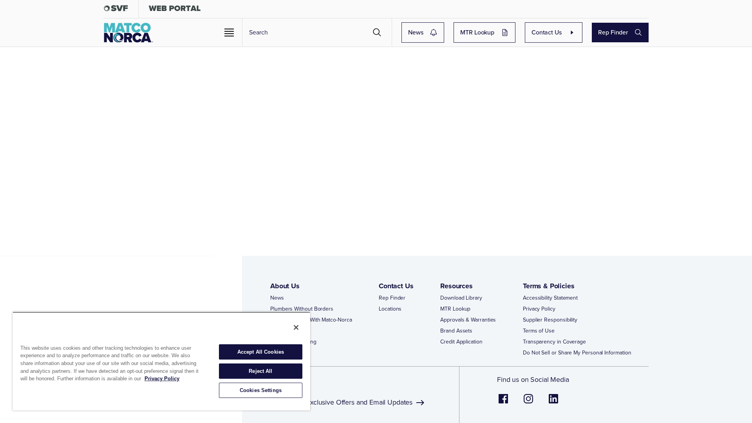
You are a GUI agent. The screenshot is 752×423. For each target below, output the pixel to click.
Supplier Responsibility (550, 320)
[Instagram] (528, 402)
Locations (390, 309)
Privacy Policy (539, 309)
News (415, 32)
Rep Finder (613, 32)
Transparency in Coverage (554, 342)
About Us (285, 286)
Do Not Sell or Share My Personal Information (577, 353)
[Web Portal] (174, 10)
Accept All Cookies (260, 352)
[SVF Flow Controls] (115, 10)
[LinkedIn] (553, 402)
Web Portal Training (293, 342)
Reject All (260, 371)
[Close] (296, 327)
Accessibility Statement (550, 298)
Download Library (461, 298)
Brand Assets (456, 331)
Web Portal (283, 331)
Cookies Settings (261, 390)
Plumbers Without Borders (301, 309)
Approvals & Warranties (468, 320)
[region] (161, 361)
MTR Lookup (477, 32)
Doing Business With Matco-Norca (311, 320)
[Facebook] (503, 402)
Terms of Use (539, 331)
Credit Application (461, 342)
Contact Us (546, 32)
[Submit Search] (377, 32)
